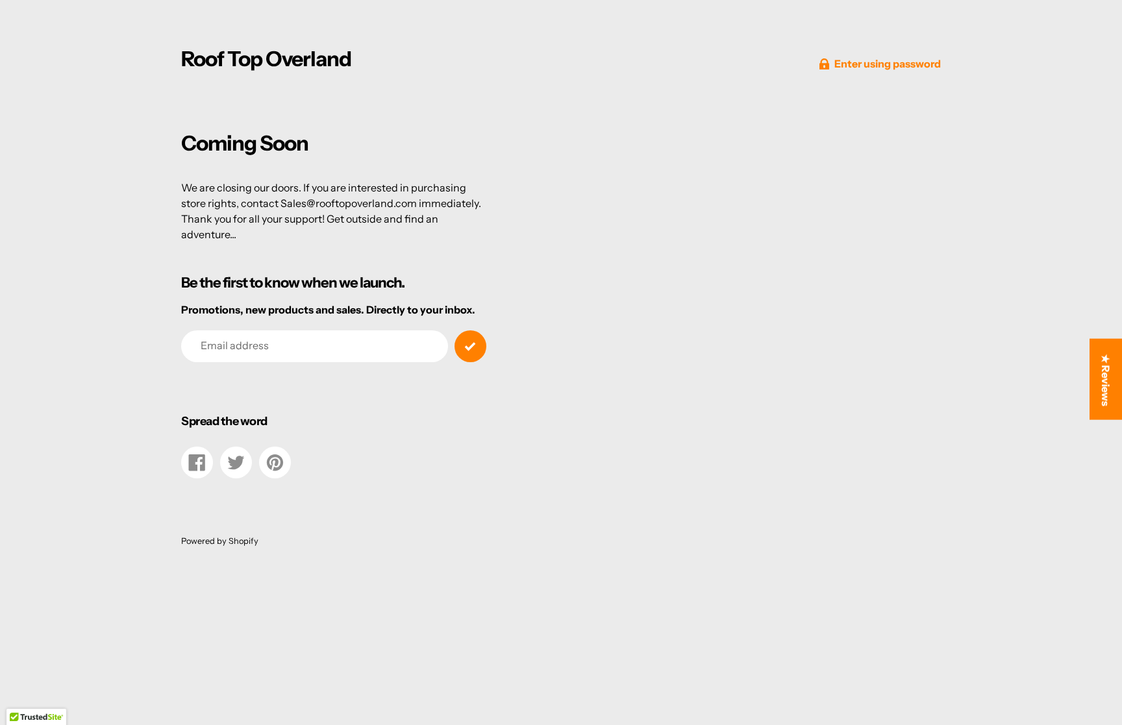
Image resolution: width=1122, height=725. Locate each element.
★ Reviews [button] (1105, 380)
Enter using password (887, 63)
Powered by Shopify (219, 541)
